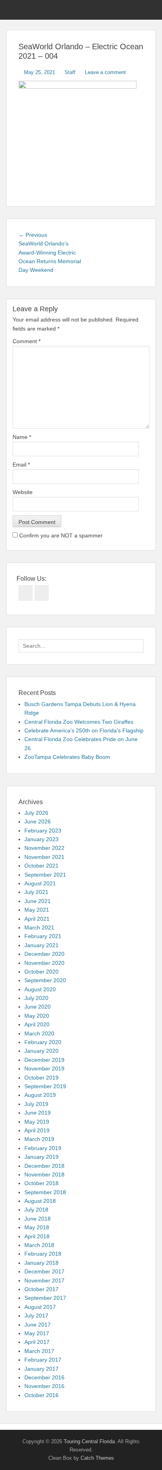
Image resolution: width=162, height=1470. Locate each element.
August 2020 (40, 989)
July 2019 (36, 1104)
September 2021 (45, 875)
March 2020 (39, 1033)
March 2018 (39, 1245)
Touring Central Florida (89, 1441)
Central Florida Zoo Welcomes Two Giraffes (78, 722)
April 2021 (37, 919)
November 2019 (44, 1068)
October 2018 (41, 1183)
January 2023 (41, 839)
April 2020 (37, 1024)
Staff (69, 72)
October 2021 (41, 865)
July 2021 (36, 892)
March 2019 (39, 1139)
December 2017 (44, 1271)
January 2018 (41, 1263)
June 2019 (37, 1112)
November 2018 (44, 1174)
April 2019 (37, 1130)
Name (22, 437)
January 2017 (41, 1369)
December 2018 (44, 1166)
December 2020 (44, 954)
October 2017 (41, 1289)
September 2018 (45, 1192)
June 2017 (37, 1324)
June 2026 (37, 821)
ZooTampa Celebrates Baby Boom (67, 757)
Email (21, 464)
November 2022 (44, 848)
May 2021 (36, 910)
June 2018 (37, 1218)
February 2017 (42, 1360)
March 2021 (39, 927)
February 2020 (42, 1042)
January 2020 (41, 1051)
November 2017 (44, 1280)
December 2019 (44, 1060)
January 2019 (41, 1157)
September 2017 (45, 1298)
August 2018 (40, 1201)
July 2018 (36, 1209)
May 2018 (36, 1227)
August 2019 (40, 1095)
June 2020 (37, 1007)
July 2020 (36, 998)
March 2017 (39, 1351)
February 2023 (42, 830)
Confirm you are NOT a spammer (60, 535)
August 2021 (40, 883)
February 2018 (42, 1254)
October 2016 (41, 1395)
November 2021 (44, 857)
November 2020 (44, 963)
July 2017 (36, 1315)
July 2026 (36, 813)
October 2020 (41, 971)
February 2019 (42, 1148)
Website (23, 492)
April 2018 (37, 1236)
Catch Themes (97, 1458)
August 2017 (40, 1307)
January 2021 (41, 945)
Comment (26, 341)
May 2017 (36, 1333)
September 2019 (45, 1086)
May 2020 (36, 1016)
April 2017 (37, 1342)
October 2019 (41, 1077)
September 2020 (45, 980)
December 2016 (44, 1377)
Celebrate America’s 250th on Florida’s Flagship (84, 730)
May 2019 (36, 1122)
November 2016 (44, 1386)
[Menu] (13, 10)
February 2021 (42, 936)
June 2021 (37, 901)
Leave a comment (105, 72)
